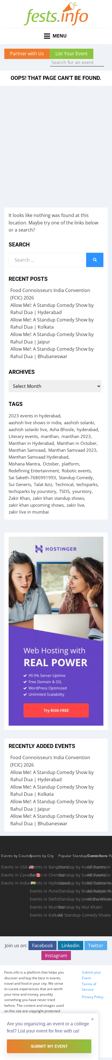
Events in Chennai (43, 875)
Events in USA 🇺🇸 (15, 867)
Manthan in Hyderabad (31, 443)
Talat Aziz (43, 484)
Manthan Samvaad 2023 (72, 450)
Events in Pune (43, 891)
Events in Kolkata (43, 915)
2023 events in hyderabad (34, 416)
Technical (64, 484)
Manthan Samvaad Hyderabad (38, 457)
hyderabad (87, 429)
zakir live (75, 505)
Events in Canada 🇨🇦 (15, 875)
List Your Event (71, 53)
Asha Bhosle (62, 429)
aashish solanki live (28, 429)
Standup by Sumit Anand (72, 875)
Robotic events (76, 470)
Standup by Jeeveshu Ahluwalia (72, 899)
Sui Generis (20, 484)
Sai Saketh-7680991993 (32, 477)
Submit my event (49, 1046)
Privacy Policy (92, 996)
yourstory (82, 491)
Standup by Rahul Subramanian (72, 883)
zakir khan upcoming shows (36, 505)
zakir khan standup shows (58, 498)
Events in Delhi (43, 899)
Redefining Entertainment (34, 470)
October (51, 464)
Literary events (23, 436)
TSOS (64, 491)
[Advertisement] (56, 144)
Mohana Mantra (24, 464)
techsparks (87, 484)
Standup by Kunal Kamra (72, 867)
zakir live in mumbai (29, 512)
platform (70, 464)
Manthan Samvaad (27, 450)
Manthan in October (76, 443)
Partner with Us (27, 53)
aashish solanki (79, 422)
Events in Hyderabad (43, 883)
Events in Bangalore (43, 867)
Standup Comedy (76, 477)
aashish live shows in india (35, 422)
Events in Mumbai (43, 907)
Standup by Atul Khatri (72, 907)
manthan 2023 (76, 436)
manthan (50, 436)
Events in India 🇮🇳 (15, 883)
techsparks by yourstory (32, 491)
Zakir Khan (19, 498)
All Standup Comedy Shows (72, 915)
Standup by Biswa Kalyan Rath (72, 891)
